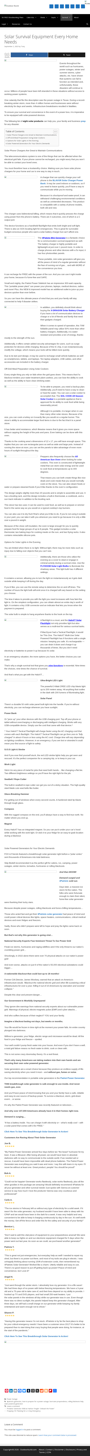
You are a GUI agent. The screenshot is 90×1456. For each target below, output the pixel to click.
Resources (16, 24)
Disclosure (70, 1449)
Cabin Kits (30, 17)
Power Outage (12, 1399)
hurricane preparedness (58, 1401)
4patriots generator (14, 1401)
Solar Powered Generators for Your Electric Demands (28, 143)
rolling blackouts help (75, 1401)
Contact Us (27, 24)
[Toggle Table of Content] (54, 132)
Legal (4, 24)
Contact (49, 1449)
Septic (53, 17)
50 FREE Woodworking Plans (12, 17)
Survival (65, 17)
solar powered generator (13, 1404)
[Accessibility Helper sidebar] (87, 2)
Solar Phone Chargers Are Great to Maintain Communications (32, 135)
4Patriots (63, 881)
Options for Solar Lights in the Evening (22, 140)
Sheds (42, 17)
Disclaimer (59, 1449)
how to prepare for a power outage (35, 1401)
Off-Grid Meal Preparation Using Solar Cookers (26, 138)
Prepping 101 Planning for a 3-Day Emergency (23, 1411)
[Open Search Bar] (87, 24)
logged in (20, 1429)
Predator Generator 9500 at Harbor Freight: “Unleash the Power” (31, 1409)
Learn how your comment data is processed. (57, 1435)
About (76, 17)
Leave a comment (13, 1406)
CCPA (49, 1452)
